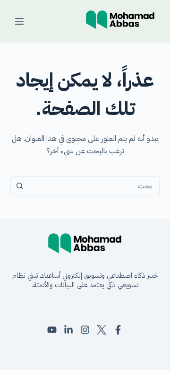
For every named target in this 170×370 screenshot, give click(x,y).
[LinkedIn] (68, 330)
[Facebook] (118, 330)
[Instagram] (85, 330)
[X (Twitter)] (101, 330)
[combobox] (94, 185)
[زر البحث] (20, 186)
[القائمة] (19, 21)
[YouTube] (52, 330)
